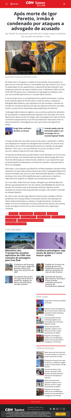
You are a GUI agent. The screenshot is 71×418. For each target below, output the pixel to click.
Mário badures (58, 217)
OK (60, 414)
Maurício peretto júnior (16, 224)
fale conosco (35, 402)
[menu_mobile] (6, 4)
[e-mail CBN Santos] (64, 409)
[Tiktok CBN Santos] (61, 409)
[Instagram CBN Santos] (57, 409)
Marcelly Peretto (28, 217)
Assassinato (52, 213)
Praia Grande (40, 213)
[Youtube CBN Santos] (54, 409)
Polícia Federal (26, 213)
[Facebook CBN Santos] (51, 409)
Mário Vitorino (44, 217)
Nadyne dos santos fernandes (30, 220)
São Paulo (13, 213)
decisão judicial (12, 217)
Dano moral (11, 220)
